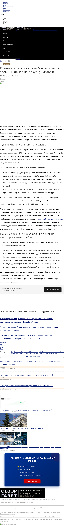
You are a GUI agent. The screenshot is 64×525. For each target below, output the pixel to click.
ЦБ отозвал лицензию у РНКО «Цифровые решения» (21, 428)
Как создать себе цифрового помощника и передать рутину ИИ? (27, 375)
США (4, 5)
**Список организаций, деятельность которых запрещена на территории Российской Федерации (30, 517)
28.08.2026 (6, 18)
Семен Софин (3, 79)
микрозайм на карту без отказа (50, 219)
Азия (4, 8)
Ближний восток (8, 7)
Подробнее (32, 481)
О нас (5, 22)
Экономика (6, 10)
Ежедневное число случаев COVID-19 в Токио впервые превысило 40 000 (33, 354)
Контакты (6, 23)
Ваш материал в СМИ (9, 25)
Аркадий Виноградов (5, 379)
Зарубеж (5, 21)
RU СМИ (6, 64)
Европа (5, 3)
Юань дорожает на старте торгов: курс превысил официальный (26, 386)
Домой (2, 61)
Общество (2, 367)
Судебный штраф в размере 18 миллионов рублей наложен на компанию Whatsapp (37, 352)
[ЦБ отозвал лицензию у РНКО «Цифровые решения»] (13, 426)
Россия (5, 2)
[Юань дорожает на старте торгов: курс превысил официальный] (13, 408)
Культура (6, 11)
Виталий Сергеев (4, 368)
